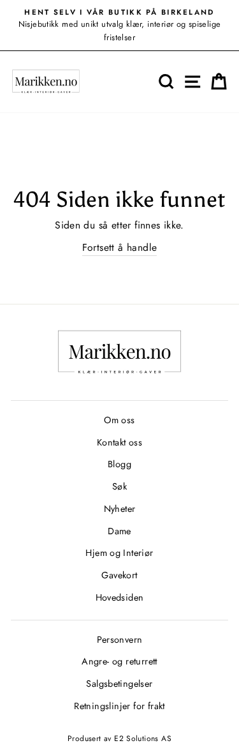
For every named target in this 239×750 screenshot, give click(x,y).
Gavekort (119, 575)
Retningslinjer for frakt (119, 706)
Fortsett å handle (119, 247)
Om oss (119, 420)
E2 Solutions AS (142, 738)
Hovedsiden (120, 597)
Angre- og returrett (119, 661)
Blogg (119, 464)
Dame (119, 531)
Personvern (120, 639)
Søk (119, 486)
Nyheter (120, 508)
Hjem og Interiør (119, 552)
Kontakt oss (119, 442)
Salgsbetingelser (119, 683)
